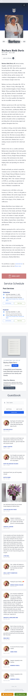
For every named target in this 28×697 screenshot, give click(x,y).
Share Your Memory (9, 388)
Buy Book (15, 365)
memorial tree (19, 264)
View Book (7, 365)
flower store (18, 266)
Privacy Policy (10, 690)
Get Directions (8, 303)
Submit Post (14, 412)
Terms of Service (18, 690)
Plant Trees (19, 303)
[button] (14, 492)
